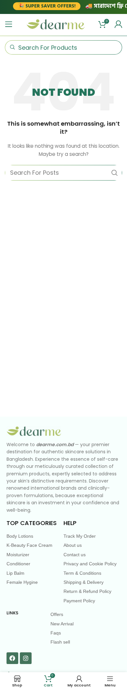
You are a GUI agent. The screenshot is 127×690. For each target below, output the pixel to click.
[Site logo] (55, 24)
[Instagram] (26, 658)
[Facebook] (12, 658)
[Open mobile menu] (9, 24)
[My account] (118, 24)
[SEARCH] (114, 173)
